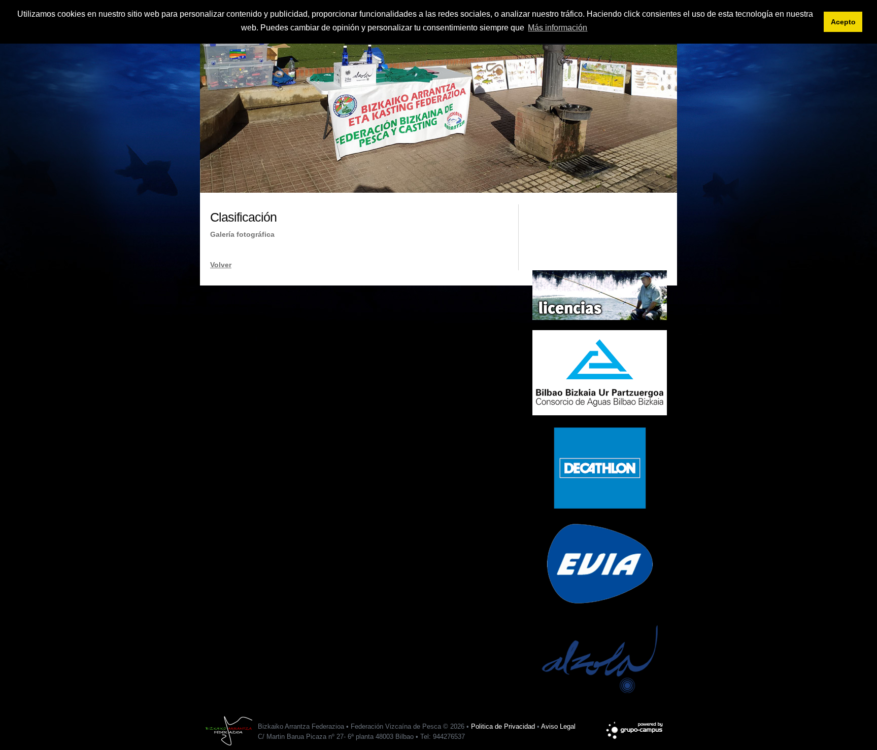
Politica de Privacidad (503, 726)
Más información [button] (557, 27)
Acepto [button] (843, 22)
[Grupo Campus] (635, 725)
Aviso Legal (558, 726)
